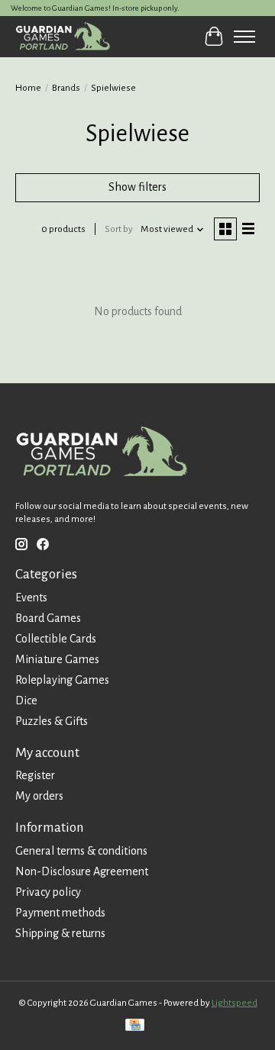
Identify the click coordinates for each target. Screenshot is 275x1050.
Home (28, 87)
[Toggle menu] (244, 36)
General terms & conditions (81, 851)
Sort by (119, 229)
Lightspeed (234, 1002)
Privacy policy (48, 892)
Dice (26, 700)
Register (35, 775)
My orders (39, 796)
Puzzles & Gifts (51, 721)
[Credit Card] (134, 1027)
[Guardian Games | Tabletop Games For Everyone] (62, 36)
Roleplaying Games (62, 680)
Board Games (48, 618)
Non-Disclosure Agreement (81, 871)
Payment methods (60, 913)
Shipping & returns (60, 933)
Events (31, 597)
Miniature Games (57, 659)
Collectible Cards (55, 639)
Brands (66, 87)
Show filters (137, 187)
